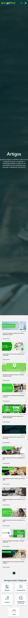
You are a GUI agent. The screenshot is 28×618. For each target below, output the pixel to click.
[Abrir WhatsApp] (24, 614)
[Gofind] (8, 3)
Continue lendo (6, 338)
